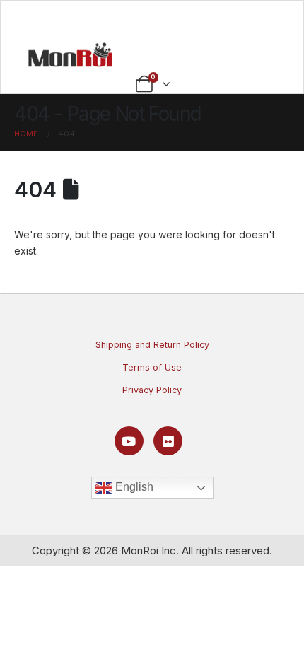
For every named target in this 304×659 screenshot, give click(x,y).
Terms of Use (152, 367)
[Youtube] (129, 440)
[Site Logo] (70, 54)
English (132, 488)
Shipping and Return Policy (152, 344)
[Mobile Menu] (152, 19)
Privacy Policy (152, 390)
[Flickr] (167, 440)
